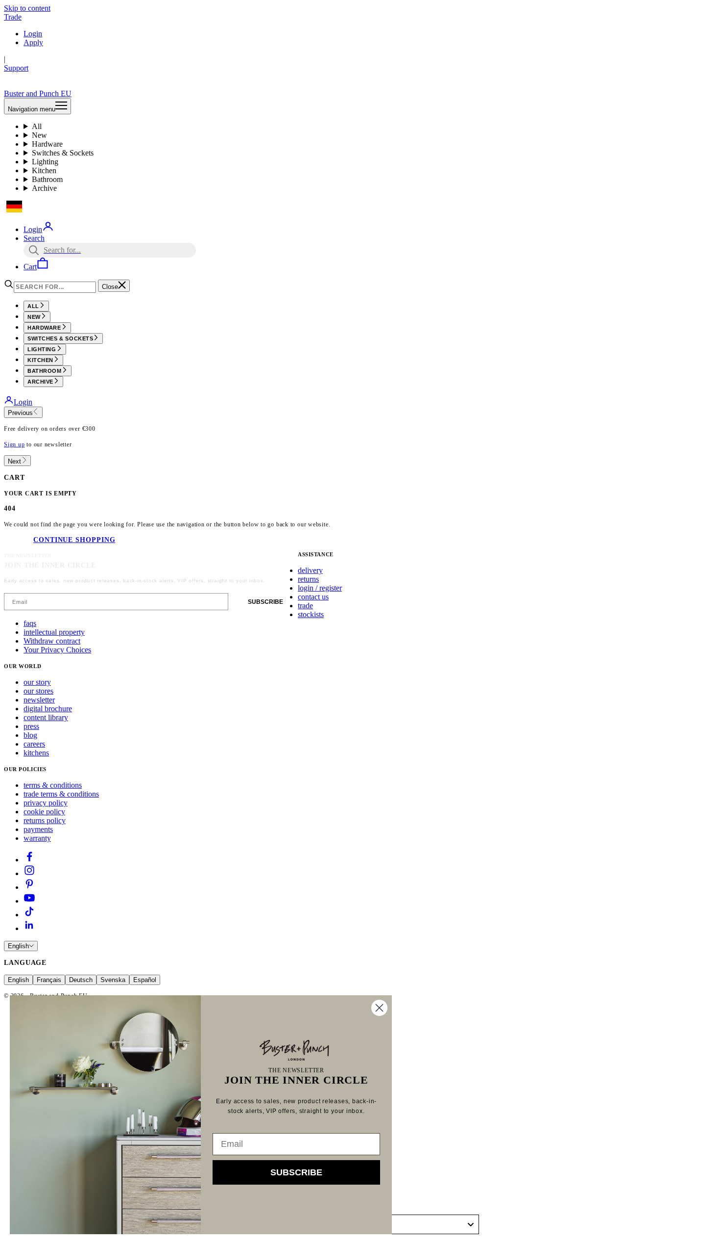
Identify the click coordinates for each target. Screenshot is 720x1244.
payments (38, 829)
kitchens (36, 753)
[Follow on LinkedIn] (29, 928)
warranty (37, 838)
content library (46, 717)
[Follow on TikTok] (29, 914)
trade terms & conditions (61, 794)
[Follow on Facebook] (29, 859)
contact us (313, 597)
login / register (320, 588)
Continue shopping (74, 540)
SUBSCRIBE (265, 601)
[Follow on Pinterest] (29, 887)
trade (305, 605)
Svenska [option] (112, 980)
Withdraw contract (52, 641)
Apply (33, 42)
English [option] (18, 980)
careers (34, 744)
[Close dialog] (379, 1007)
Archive (44, 188)
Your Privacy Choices (57, 650)
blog (30, 735)
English (18, 946)
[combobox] (420, 1224)
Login (33, 33)
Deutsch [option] (81, 980)
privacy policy (46, 803)
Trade (13, 17)
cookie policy (44, 811)
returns (308, 579)
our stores (38, 691)
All (37, 126)
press (31, 726)
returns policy (45, 820)
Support (16, 68)
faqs (30, 623)
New (39, 135)
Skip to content (27, 8)
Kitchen (44, 170)
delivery (310, 570)
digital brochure (48, 708)
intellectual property (54, 632)
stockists (311, 614)
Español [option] (144, 980)
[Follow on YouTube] (29, 901)
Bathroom (47, 179)
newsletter (39, 700)
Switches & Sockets (63, 153)
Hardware (47, 144)
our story (37, 682)
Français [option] (49, 980)
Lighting (45, 161)
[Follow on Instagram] (29, 873)
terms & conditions (53, 785)
